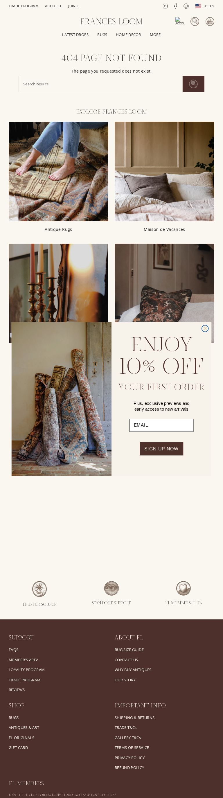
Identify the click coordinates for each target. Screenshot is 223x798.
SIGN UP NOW (161, 448)
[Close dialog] (205, 328)
